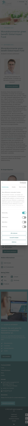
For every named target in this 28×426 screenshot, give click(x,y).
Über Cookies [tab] (22, 187)
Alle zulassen (14, 233)
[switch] (24, 217)
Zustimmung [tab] (5, 187)
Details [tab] (14, 187)
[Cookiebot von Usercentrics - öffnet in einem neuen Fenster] (20, 183)
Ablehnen (14, 242)
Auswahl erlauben (14, 237)
